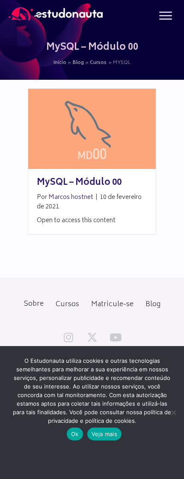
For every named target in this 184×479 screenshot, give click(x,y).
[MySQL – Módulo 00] (92, 129)
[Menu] (165, 16)
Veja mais (104, 434)
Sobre (34, 304)
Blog (152, 304)
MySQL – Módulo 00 (79, 182)
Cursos (67, 304)
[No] (173, 412)
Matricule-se (112, 304)
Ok (75, 434)
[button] (68, 337)
